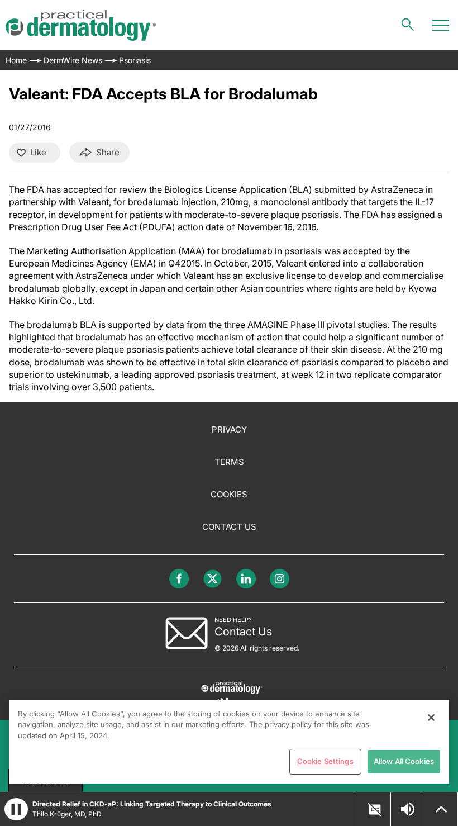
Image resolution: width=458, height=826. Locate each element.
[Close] (431, 717)
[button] (16, 809)
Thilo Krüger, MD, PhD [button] (67, 814)
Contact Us (229, 526)
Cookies (229, 494)
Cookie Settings (325, 761)
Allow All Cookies (404, 761)
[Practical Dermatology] (81, 25)
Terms (229, 462)
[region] (229, 742)
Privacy (229, 429)
